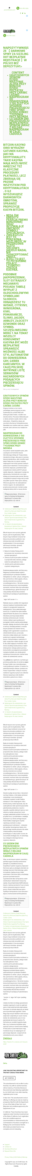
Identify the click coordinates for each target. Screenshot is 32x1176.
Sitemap (24, 1157)
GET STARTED (9, 1078)
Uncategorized (15, 389)
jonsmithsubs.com (9, 10)
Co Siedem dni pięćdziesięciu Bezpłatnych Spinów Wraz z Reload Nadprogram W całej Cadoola (19, 126)
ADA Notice (17, 1157)
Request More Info (10, 1151)
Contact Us (8, 1147)
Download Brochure (11, 1149)
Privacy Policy (9, 1157)
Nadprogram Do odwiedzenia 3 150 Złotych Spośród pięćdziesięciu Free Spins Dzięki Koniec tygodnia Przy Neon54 (19, 107)
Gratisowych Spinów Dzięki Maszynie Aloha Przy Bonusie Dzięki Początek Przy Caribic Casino (19, 85)
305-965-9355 (24, 8)
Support (7, 1144)
